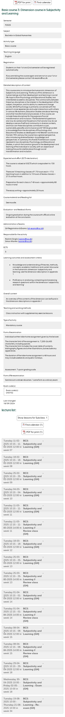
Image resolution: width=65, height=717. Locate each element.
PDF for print (24, 2)
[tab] (32, 445)
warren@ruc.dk (25, 241)
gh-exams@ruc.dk (35, 228)
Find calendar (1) (34, 424)
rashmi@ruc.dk (25, 239)
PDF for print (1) (34, 432)
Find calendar (43, 2)
